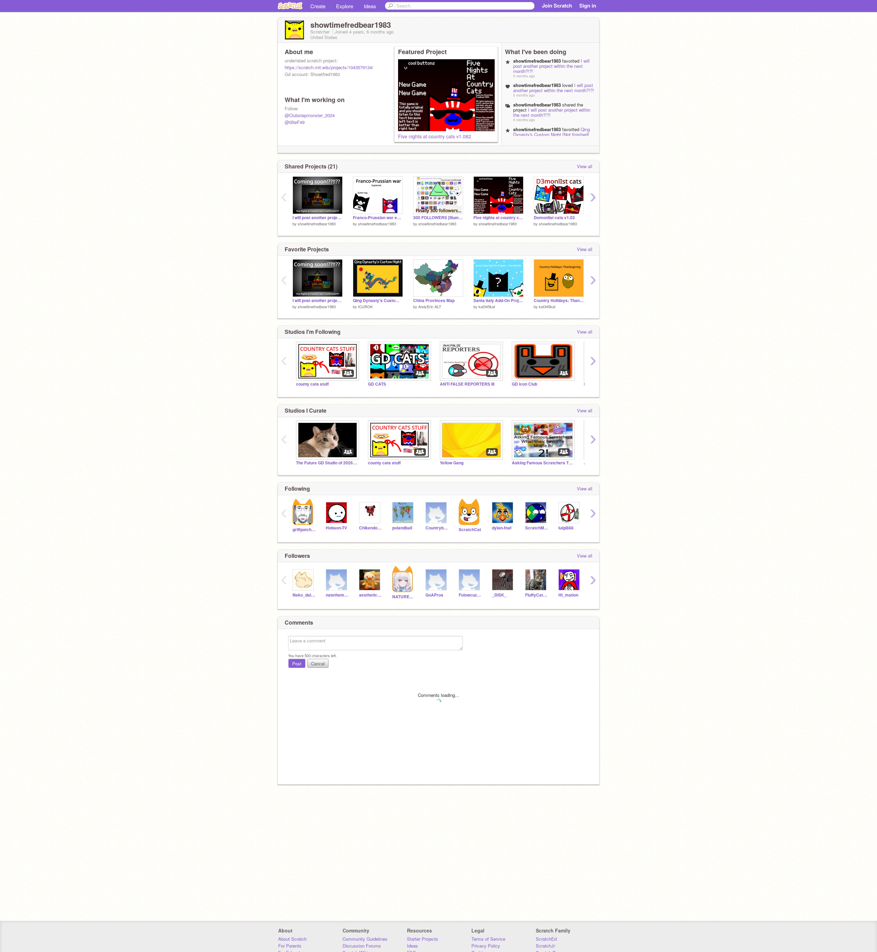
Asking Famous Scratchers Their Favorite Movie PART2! (542, 463)
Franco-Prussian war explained (378, 218)
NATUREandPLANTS (403, 597)
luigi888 (565, 528)
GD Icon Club (524, 384)
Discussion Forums (362, 945)
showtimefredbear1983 (317, 223)
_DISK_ (499, 595)
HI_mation (568, 595)
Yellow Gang (452, 463)
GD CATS (377, 384)
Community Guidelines (365, 939)
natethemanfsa (337, 595)
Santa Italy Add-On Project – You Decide (498, 300)
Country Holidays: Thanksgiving (559, 300)
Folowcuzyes (470, 595)
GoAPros (434, 595)
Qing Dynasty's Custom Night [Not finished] (551, 132)
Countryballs (436, 528)
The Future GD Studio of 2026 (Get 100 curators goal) (327, 463)
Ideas (370, 6)
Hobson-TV (336, 528)
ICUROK (365, 306)
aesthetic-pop (370, 595)
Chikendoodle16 (370, 528)
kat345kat (487, 306)
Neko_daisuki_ (304, 595)
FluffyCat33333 (536, 595)
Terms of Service (488, 939)
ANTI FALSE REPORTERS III (467, 384)
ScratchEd (546, 939)
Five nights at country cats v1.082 (434, 136)
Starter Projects (422, 939)
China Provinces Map (434, 300)
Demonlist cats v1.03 (554, 218)
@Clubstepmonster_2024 (310, 115)
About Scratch (292, 939)
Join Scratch (557, 5)
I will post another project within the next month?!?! (551, 66)
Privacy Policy (485, 945)
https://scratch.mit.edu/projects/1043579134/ (329, 67)
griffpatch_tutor (304, 530)
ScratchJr (545, 945)
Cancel (318, 663)
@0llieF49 (295, 122)
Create (317, 6)
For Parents (289, 945)
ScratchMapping (536, 528)
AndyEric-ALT (429, 306)
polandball (402, 528)
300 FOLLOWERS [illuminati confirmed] (438, 218)
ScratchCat (470, 530)
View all (584, 166)
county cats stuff (312, 384)
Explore (344, 6)
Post (296, 663)
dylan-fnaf (501, 528)
